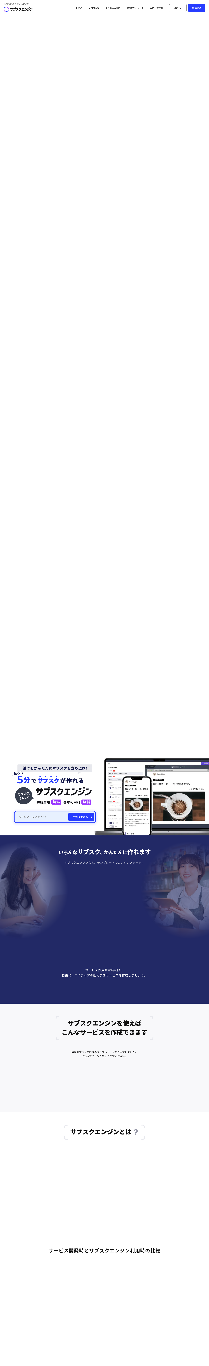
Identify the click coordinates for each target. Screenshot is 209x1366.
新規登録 (196, 8)
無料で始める (80, 816)
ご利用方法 (93, 8)
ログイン (178, 8)
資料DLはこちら (122, 1002)
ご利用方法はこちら (88, 1002)
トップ (79, 8)
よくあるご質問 (112, 8)
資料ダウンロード (135, 8)
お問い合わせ (156, 8)
